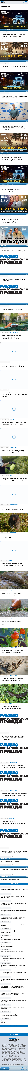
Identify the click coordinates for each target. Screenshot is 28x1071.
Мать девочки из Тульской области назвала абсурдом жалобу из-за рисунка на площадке (12, 987)
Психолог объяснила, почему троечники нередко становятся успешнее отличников (13, 1014)
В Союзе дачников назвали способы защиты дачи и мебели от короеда (14, 508)
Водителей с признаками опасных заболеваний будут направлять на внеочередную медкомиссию (14, 966)
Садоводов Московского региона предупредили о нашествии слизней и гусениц (14, 394)
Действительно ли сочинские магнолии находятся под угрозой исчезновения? (12, 159)
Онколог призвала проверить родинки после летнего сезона (12, 897)
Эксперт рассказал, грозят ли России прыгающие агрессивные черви (14, 423)
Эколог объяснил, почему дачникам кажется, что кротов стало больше (13, 365)
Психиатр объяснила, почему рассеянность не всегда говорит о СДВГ (12, 945)
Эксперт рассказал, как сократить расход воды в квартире (13, 924)
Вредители (5, 6)
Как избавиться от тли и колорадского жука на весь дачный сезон (13, 823)
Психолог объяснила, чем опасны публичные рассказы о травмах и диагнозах (12, 994)
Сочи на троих (4, 61)
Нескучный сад (5, 274)
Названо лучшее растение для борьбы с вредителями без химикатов (14, 852)
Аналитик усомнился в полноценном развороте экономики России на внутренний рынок (13, 917)
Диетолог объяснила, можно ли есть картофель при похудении (14, 890)
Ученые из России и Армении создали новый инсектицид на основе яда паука (14, 480)
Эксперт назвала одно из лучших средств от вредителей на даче (12, 651)
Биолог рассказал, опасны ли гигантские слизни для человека (12, 594)
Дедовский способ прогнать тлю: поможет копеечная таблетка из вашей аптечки (13, 737)
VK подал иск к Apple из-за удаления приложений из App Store (14, 980)
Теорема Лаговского (6, 867)
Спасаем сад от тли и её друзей (12, 309)
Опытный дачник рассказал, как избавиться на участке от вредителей (14, 766)
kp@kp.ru (17, 1056)
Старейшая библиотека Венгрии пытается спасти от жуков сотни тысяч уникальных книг (12, 565)
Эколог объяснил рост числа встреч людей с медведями (12, 1007)
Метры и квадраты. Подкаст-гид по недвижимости (10, 1065)
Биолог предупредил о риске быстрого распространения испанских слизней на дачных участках (14, 337)
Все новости (14, 1026)
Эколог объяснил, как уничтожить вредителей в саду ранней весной (13, 451)
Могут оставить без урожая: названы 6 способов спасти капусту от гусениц (14, 794)
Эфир (26, 1069)
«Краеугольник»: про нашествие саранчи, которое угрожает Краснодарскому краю (12, 220)
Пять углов (4, 245)
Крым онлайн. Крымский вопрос (9, 121)
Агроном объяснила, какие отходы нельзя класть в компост (14, 1021)
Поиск (23, 2)
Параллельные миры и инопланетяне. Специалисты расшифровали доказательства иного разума (14, 870)
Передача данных (5, 858)
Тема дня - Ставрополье (7, 29)
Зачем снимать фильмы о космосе (10, 861)
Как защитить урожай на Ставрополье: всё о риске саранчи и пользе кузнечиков (14, 36)
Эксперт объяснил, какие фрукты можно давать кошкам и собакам (13, 931)
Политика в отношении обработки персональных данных (13, 1064)
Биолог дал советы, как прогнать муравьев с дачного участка (13, 679)
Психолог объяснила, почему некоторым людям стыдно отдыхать (13, 904)
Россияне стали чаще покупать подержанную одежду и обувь (12, 959)
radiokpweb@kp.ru (5, 1048)
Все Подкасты (14, 884)
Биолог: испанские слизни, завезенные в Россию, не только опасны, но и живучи (12, 708)
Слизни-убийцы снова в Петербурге (13, 251)
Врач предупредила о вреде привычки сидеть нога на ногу (14, 911)
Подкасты (22, 1069)
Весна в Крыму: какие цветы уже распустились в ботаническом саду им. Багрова (13, 127)
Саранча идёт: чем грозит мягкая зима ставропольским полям (14, 97)
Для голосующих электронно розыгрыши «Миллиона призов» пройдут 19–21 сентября (12, 952)
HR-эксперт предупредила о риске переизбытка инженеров (13, 1001)
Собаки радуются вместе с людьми (10, 879)
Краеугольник (4, 214)
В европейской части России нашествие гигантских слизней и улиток (12, 622)
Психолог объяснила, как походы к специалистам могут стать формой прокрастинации (13, 938)
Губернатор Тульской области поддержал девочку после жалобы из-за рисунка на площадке (14, 973)
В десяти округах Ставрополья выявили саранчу (12, 190)
